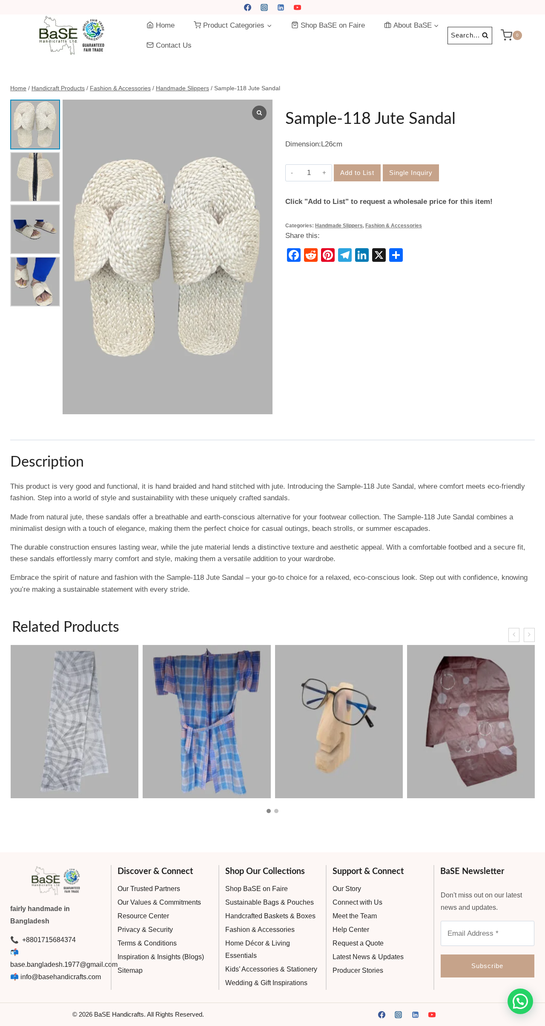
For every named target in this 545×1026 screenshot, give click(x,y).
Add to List (357, 172)
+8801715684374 (48, 939)
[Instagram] (264, 7)
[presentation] (513, 635)
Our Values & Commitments (159, 902)
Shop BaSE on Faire (333, 25)
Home (165, 25)
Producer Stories (358, 970)
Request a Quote (358, 943)
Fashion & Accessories (393, 226)
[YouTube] (297, 7)
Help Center (351, 929)
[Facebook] (247, 7)
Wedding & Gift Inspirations (266, 982)
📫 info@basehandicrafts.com (55, 976)
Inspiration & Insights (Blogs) (161, 956)
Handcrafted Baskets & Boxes (270, 916)
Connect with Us (357, 902)
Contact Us (174, 45)
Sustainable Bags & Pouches (269, 902)
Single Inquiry (411, 172)
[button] (268, 811)
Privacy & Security (145, 929)
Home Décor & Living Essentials (257, 949)
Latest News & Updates (368, 956)
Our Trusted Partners (149, 888)
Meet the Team (355, 916)
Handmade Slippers (339, 226)
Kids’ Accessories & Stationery (271, 969)
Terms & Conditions (147, 943)
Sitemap (130, 970)
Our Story (347, 888)
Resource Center (143, 916)
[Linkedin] (281, 7)
